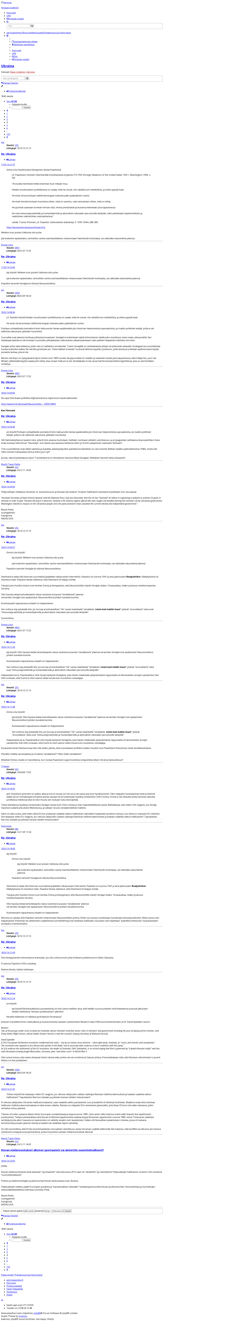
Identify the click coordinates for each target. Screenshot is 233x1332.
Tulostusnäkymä (16, 91)
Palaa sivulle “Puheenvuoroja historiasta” (22, 1274)
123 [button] (8, 134)
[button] (7, 110)
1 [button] (7, 113)
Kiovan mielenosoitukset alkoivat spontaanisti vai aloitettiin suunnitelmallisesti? (52, 1150)
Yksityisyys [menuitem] (11, 1291)
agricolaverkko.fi (14, 1280)
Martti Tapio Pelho (10, 464)
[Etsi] (32, 25)
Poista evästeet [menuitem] (14, 1285)
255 (16, 145)
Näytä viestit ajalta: (12, 1210)
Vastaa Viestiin (10, 83)
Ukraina (7, 66)
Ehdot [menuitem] (9, 1294)
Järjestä (39, 1210)
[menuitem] (15, 18)
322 (16, 467)
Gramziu (23, 1316)
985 (16, 829)
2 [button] (7, 116)
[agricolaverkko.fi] (6, 2)
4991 (17, 247)
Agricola (30, 72)
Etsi (16, 56)
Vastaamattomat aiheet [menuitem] (25, 41)
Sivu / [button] (11, 101)
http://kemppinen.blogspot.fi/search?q (25, 227)
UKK (8, 15)
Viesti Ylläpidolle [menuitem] (14, 1288)
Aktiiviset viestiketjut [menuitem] (24, 44)
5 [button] (7, 125)
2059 (17, 292)
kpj (2, 142)
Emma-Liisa (7, 244)
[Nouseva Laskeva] (58, 1210)
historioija (6, 826)
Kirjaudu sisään (21, 59)
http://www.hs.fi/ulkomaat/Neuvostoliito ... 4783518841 (28, 403)
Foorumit (11, 12)
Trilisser (5, 766)
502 (16, 769)
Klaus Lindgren (17, 72)
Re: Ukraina (8, 154)
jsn (2, 289)
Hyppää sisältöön (10, 7)
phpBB (37, 1313)
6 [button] (7, 128)
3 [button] (7, 119)
